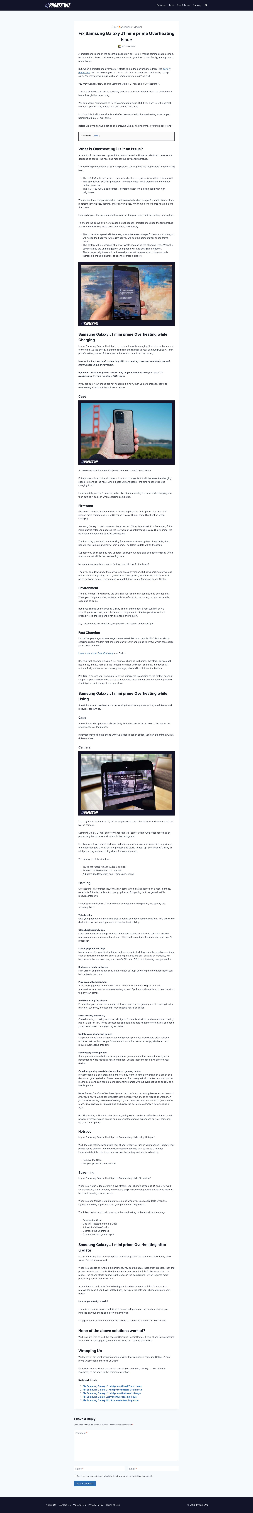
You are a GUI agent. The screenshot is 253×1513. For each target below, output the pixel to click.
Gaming (197, 5)
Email (133, 1468)
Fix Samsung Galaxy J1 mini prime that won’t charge (112, 1393)
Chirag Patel (130, 46)
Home (113, 27)
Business (161, 5)
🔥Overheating (125, 27)
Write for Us (79, 1505)
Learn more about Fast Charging (95, 653)
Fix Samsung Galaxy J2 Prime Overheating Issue (110, 1397)
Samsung (138, 27)
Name (79, 1468)
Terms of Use (113, 1505)
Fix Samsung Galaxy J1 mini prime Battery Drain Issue (112, 1389)
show (96, 136)
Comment (81, 1433)
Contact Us (65, 1505)
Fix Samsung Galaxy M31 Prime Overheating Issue (110, 1400)
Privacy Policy (95, 1505)
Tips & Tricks (183, 5)
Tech (171, 5)
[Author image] (119, 46)
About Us (51, 1505)
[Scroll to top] (246, 1499)
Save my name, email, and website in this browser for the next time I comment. (115, 1476)
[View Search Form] (206, 5)
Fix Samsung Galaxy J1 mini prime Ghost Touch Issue (112, 1386)
